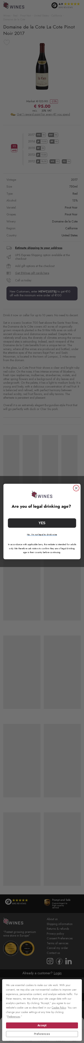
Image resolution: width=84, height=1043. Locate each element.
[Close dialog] (76, 488)
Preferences (42, 1034)
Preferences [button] (13, 1017)
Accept (42, 1025)
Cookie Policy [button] (59, 1008)
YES (42, 523)
